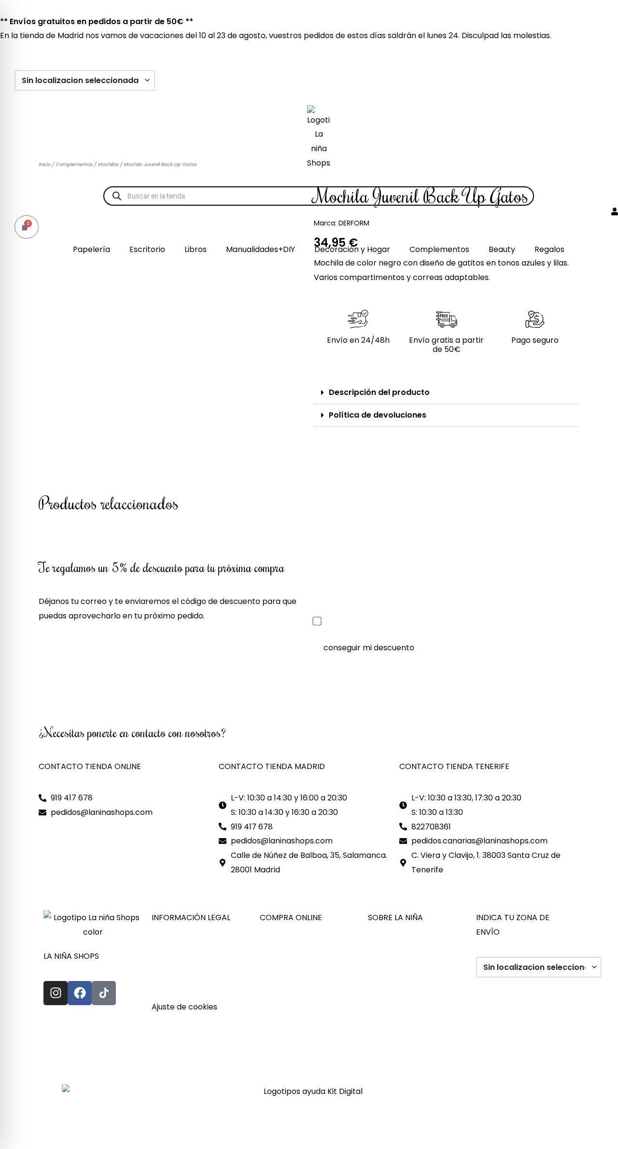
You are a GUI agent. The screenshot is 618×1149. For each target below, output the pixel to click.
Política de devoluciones (377, 414)
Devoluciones (285, 1006)
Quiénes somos (396, 949)
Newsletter (281, 1021)
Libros (195, 249)
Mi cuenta (278, 949)
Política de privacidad (193, 963)
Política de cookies (187, 978)
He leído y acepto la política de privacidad (406, 621)
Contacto (386, 963)
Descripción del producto (379, 392)
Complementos (439, 249)
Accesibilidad (176, 992)
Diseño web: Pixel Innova (84, 1057)
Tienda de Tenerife (403, 992)
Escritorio (147, 249)
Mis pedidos (282, 963)
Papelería (91, 249)
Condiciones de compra (305, 978)
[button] (446, 392)
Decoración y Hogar (352, 249)
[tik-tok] (104, 993)
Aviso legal (172, 949)
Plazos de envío (289, 992)
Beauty (502, 249)
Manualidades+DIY (260, 249)
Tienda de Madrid (400, 978)
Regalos (549, 249)
